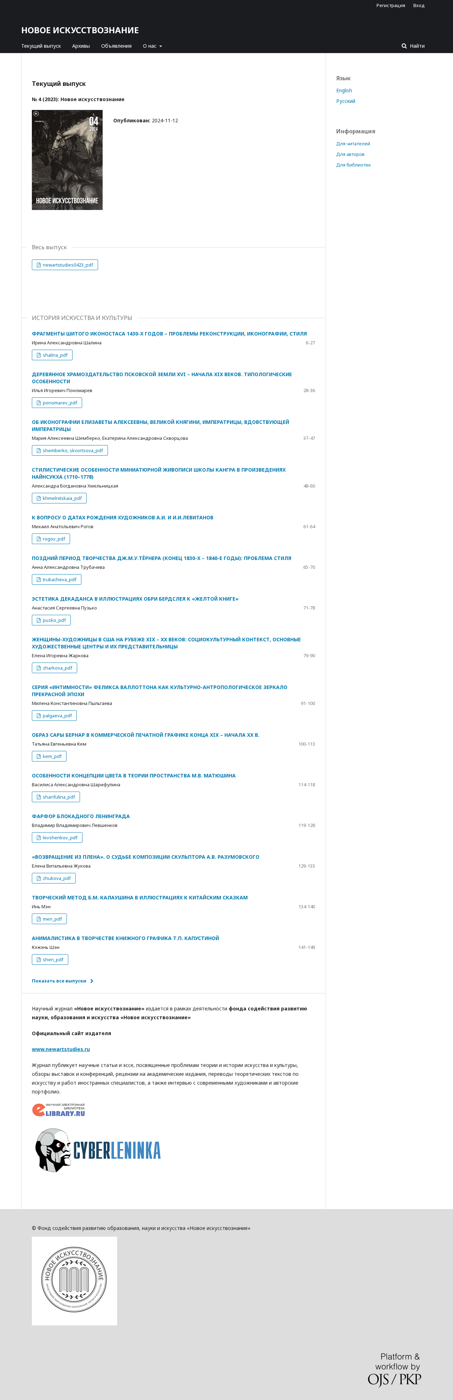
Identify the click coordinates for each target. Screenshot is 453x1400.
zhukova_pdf (56, 878)
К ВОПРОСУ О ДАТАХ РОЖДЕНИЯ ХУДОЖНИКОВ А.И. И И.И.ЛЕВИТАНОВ (122, 517)
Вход (419, 5)
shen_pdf (52, 959)
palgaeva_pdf (57, 715)
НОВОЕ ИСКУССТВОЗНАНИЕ (80, 30)
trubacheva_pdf (59, 579)
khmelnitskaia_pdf (62, 498)
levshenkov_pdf (60, 837)
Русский (345, 101)
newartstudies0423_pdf (67, 265)
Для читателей (353, 143)
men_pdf (52, 919)
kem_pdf (52, 756)
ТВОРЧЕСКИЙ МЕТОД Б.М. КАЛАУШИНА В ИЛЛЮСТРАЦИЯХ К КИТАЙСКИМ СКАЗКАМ (140, 897)
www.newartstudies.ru (61, 1049)
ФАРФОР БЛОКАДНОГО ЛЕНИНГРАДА (81, 816)
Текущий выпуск (41, 45)
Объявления (116, 45)
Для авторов (350, 154)
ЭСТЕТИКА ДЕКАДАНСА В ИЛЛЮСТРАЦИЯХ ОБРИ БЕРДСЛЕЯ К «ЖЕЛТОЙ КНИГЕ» (135, 598)
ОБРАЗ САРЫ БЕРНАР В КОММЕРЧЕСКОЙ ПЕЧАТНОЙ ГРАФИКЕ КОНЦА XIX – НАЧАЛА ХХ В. (145, 734)
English (344, 90)
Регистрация (391, 5)
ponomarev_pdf (59, 402)
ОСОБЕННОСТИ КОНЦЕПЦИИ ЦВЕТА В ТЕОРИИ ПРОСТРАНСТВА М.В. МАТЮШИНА (134, 775)
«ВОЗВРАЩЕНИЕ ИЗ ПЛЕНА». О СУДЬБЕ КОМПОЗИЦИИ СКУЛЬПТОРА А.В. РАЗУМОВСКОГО (145, 856)
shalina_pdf (55, 355)
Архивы (81, 45)
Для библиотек (353, 165)
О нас (150, 45)
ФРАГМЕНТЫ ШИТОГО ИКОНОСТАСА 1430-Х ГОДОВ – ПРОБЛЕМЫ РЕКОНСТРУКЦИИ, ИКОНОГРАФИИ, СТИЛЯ (169, 333)
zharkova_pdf (57, 668)
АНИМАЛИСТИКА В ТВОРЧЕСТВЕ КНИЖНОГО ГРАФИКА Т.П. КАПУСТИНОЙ (125, 938)
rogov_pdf (53, 539)
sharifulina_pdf (58, 797)
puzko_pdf (54, 620)
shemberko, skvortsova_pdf (72, 450)
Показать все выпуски (59, 981)
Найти (416, 45)
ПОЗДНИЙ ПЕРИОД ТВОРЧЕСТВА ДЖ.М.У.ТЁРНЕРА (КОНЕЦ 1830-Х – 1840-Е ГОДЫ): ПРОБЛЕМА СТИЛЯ (161, 558)
